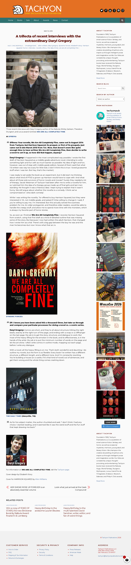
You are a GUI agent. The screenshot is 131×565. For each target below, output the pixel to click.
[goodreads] (114, 10)
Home (10, 20)
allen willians (42, 46)
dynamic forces (64, 46)
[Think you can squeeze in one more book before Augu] (110, 286)
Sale (28, 20)
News (55, 20)
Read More (100, 78)
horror (25, 48)
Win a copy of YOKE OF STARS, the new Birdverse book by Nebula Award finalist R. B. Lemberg (19, 512)
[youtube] (110, 10)
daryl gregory (53, 46)
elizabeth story (76, 46)
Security (42, 552)
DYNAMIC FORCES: (14, 316)
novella (39, 48)
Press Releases (75, 549)
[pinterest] (118, 10)
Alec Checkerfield (15, 45)
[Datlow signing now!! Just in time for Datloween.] (110, 227)
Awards (46, 20)
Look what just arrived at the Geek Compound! (70, 488)
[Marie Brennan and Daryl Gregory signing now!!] (110, 168)
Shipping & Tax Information (18, 555)
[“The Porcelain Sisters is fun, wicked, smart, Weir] (110, 375)
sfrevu (44, 48)
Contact (65, 20)
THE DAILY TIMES (14, 416)
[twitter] (101, 10)
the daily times (52, 48)
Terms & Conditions (46, 555)
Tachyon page (63, 470)
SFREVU (12, 136)
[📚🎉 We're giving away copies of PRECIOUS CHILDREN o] (110, 405)
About (36, 20)
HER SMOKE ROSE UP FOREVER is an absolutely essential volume (27, 488)
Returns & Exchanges (16, 558)
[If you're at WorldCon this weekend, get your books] (110, 316)
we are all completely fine (68, 48)
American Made (75, 552)
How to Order (13, 549)
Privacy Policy (44, 549)
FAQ (10, 552)
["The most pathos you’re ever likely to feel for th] (110, 257)
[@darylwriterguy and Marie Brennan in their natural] (110, 139)
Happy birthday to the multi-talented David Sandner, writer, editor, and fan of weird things (76, 512)
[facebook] (106, 10)
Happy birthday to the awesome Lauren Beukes (47, 509)
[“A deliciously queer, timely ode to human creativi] (110, 345)
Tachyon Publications (109, 538)
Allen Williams (41, 479)
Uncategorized (30, 46)
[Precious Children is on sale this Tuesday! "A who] (110, 198)
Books (19, 20)
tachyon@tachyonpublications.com (110, 556)
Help (71, 555)
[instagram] (122, 10)
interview (32, 48)
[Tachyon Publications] (37, 16)
